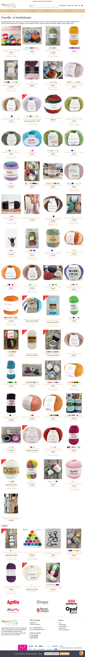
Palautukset (62, 628)
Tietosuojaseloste (64, 630)
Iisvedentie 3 (33, 622)
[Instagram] (36, 637)
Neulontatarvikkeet (22, 11)
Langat (4, 11)
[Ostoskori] (79, 6)
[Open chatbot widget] (81, 653)
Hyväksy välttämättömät (52, 653)
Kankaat (40, 11)
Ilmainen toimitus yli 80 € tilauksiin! (42, 1)
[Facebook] (31, 637)
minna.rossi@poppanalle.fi (37, 629)
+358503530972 (37, 628)
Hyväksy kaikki (65, 653)
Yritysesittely (62, 624)
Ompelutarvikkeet (58, 11)
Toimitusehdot (63, 626)
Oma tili (70, 5)
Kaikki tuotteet (78, 11)
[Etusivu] (9, 7)
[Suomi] (82, 6)
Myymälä (62, 5)
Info (76, 5)
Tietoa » (40, 654)
